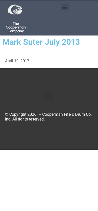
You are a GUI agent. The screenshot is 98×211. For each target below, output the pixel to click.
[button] (65, 7)
